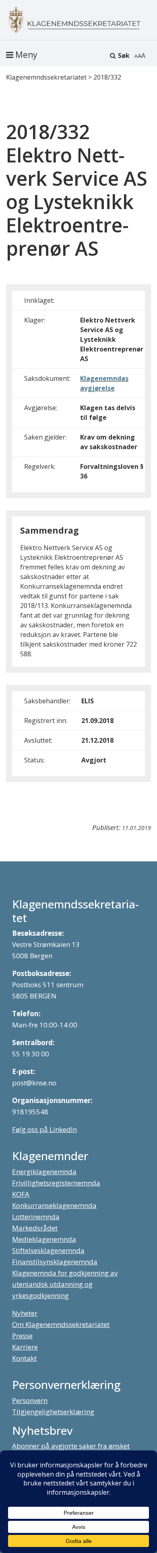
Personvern (30, 1400)
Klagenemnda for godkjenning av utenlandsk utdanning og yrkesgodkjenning (65, 1284)
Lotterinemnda (36, 1216)
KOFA (20, 1194)
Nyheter (24, 1313)
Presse (22, 1335)
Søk (124, 55)
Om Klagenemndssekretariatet (60, 1324)
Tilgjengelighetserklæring (53, 1411)
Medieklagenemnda (44, 1239)
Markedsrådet (35, 1228)
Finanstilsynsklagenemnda (54, 1261)
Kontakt (24, 1358)
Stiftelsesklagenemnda (48, 1250)
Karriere (25, 1347)
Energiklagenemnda (44, 1171)
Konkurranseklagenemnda (54, 1205)
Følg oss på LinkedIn (44, 1129)
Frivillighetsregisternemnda (56, 1182)
